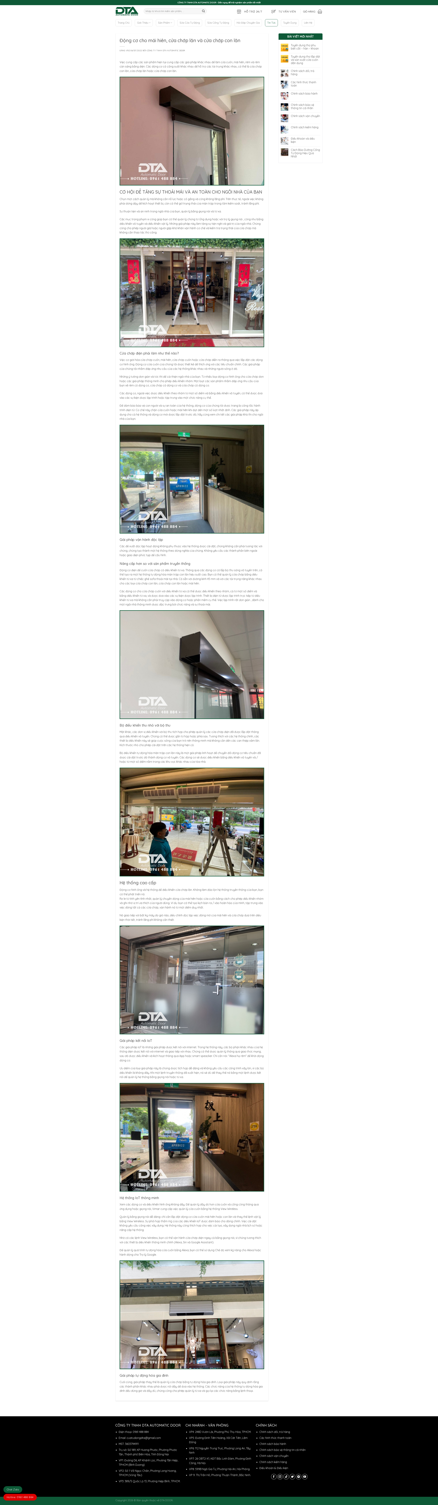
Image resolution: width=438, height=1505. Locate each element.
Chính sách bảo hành (304, 93)
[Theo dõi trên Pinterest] (298, 1476)
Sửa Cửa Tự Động (190, 22)
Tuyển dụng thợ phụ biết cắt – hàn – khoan (305, 47)
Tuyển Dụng (290, 22)
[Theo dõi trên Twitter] (292, 1476)
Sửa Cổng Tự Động (218, 22)
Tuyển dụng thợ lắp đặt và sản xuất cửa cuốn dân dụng (305, 60)
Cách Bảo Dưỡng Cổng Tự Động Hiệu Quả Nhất (305, 153)
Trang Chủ (124, 22)
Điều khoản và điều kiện (303, 140)
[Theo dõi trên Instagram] (280, 1476)
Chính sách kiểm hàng (304, 127)
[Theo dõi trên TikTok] (286, 1476)
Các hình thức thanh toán (303, 84)
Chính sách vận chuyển (305, 116)
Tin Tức (271, 22)
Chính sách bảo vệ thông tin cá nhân (302, 106)
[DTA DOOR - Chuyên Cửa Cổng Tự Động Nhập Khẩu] (127, 11)
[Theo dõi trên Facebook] (274, 1476)
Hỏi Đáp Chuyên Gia (248, 22)
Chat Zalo (13, 1489)
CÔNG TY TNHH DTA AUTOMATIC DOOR (166, 50)
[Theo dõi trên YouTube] (305, 1476)
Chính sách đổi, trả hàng (302, 72)
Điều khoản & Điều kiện (273, 1468)
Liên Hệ (308, 22)
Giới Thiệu (142, 22)
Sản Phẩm (164, 22)
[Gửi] (203, 11)
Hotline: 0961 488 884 (20, 1497)
